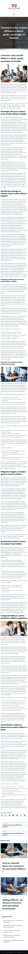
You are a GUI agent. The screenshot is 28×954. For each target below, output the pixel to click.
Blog (3, 860)
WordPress (11, 952)
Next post (4, 831)
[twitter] (5, 815)
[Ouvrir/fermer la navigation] (14, 14)
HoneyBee (19, 952)
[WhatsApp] (20, 815)
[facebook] (2, 815)
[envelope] (13, 815)
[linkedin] (9, 815)
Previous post (6, 823)
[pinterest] (17, 815)
